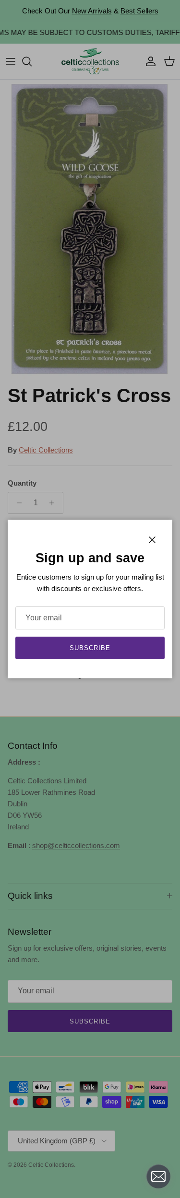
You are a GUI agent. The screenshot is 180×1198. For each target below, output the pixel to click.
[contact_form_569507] (158, 1176)
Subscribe (90, 647)
